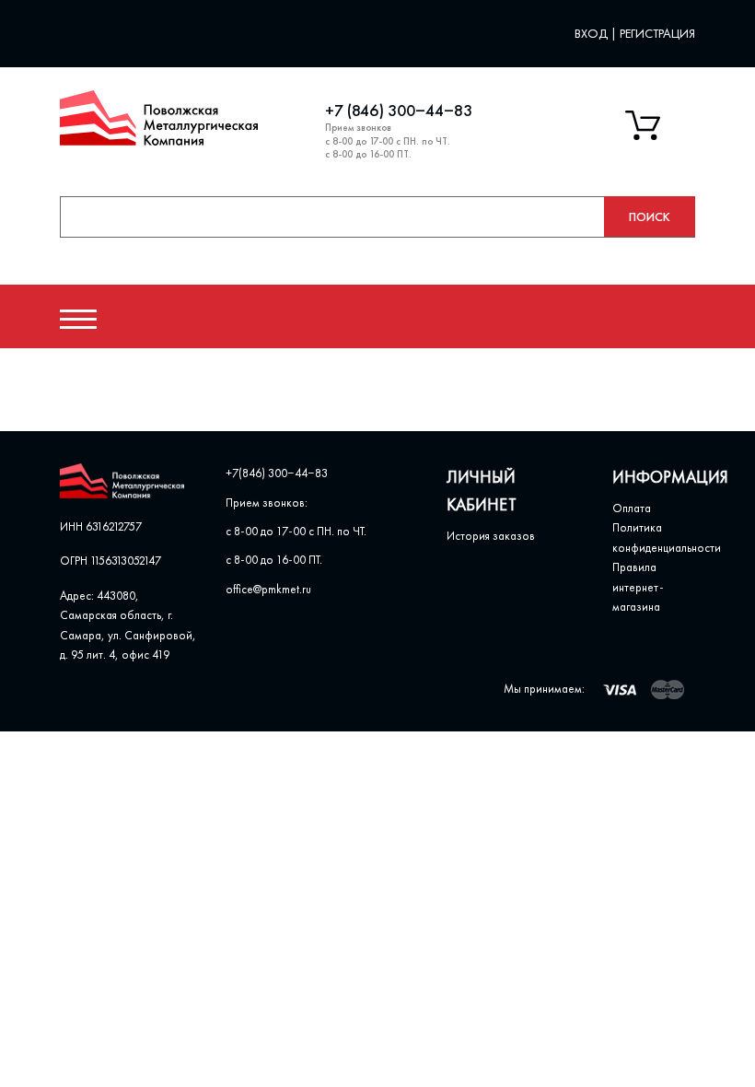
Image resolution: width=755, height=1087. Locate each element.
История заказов (491, 536)
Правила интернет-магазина (638, 586)
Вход (592, 33)
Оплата (631, 508)
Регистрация (657, 33)
